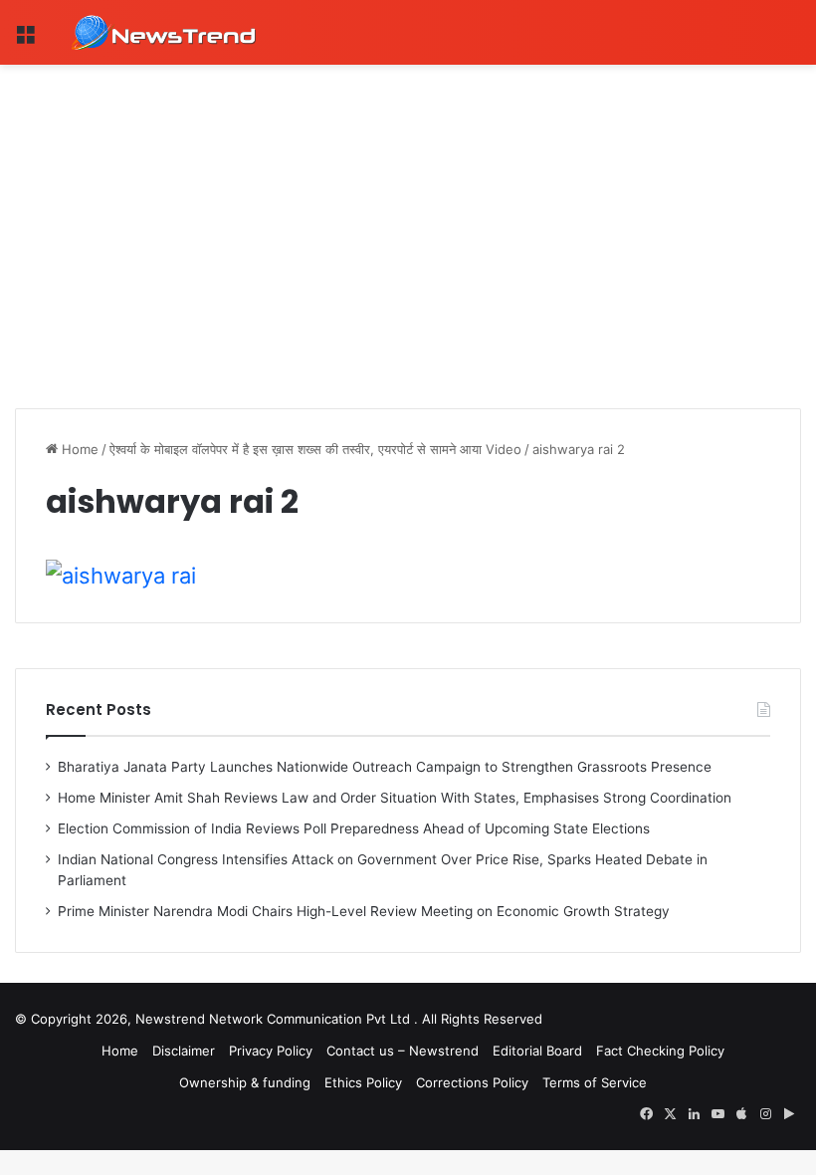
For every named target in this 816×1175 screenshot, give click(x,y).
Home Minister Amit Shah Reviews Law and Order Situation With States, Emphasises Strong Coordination (394, 798)
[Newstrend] (164, 32)
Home (78, 449)
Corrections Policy (472, 1082)
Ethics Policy (363, 1082)
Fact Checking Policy (660, 1050)
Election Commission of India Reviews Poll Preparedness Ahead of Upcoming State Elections (354, 828)
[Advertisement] (408, 214)
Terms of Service (594, 1082)
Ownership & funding (244, 1082)
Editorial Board (537, 1050)
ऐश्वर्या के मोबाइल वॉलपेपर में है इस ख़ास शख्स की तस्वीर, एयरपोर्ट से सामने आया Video (315, 449)
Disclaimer (183, 1050)
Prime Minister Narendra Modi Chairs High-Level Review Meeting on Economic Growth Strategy (364, 911)
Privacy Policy (270, 1050)
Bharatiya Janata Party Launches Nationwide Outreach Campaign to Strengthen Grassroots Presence (385, 767)
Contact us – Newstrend (402, 1050)
